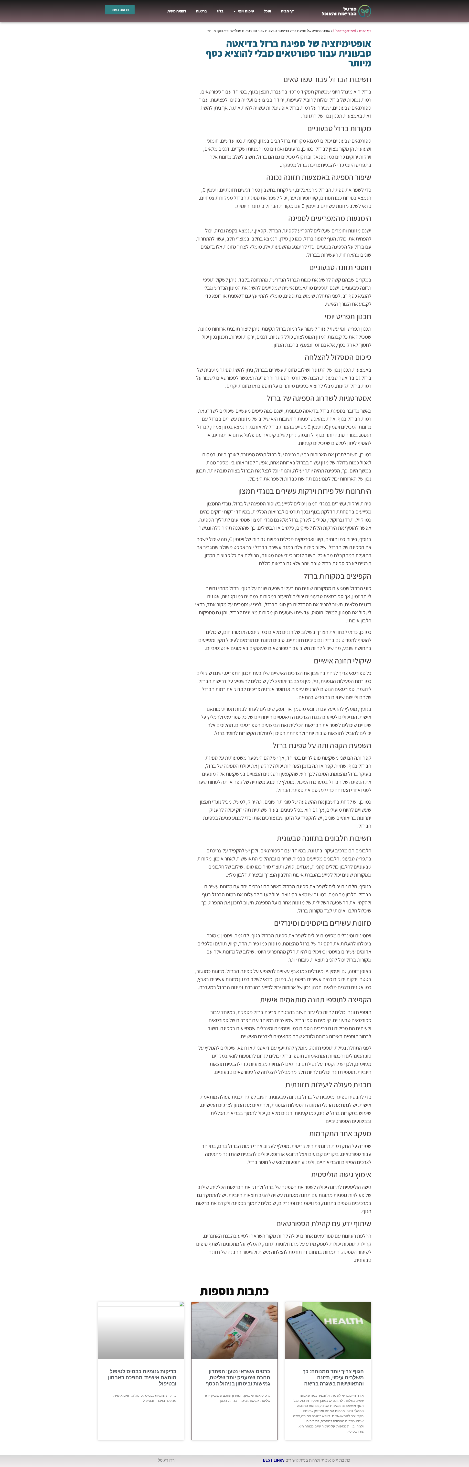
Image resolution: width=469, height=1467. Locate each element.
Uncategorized (344, 31)
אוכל (267, 11)
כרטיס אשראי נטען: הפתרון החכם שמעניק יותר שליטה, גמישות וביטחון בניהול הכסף (237, 1378)
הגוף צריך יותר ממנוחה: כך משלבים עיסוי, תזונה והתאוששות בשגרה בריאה (333, 1378)
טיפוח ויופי (246, 11)
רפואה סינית (176, 11)
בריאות (201, 11)
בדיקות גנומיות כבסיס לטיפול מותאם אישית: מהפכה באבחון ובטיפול (142, 1378)
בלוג (220, 11)
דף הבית (287, 11)
